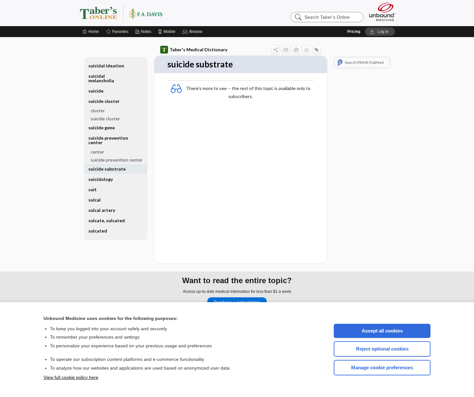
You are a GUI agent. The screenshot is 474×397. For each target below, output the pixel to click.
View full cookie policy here (71, 377)
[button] (193, 31)
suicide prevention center (117, 160)
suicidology (100, 179)
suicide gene (101, 127)
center (97, 151)
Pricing (353, 31)
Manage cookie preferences (382, 367)
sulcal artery (101, 210)
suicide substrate (107, 169)
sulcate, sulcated (106, 220)
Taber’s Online (159, 13)
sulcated (97, 230)
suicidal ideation (106, 65)
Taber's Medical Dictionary (198, 49)
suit (92, 189)
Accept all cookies (382, 330)
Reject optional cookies (382, 349)
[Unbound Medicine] (382, 12)
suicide (96, 91)
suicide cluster (105, 118)
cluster (98, 110)
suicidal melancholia (101, 78)
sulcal (94, 200)
